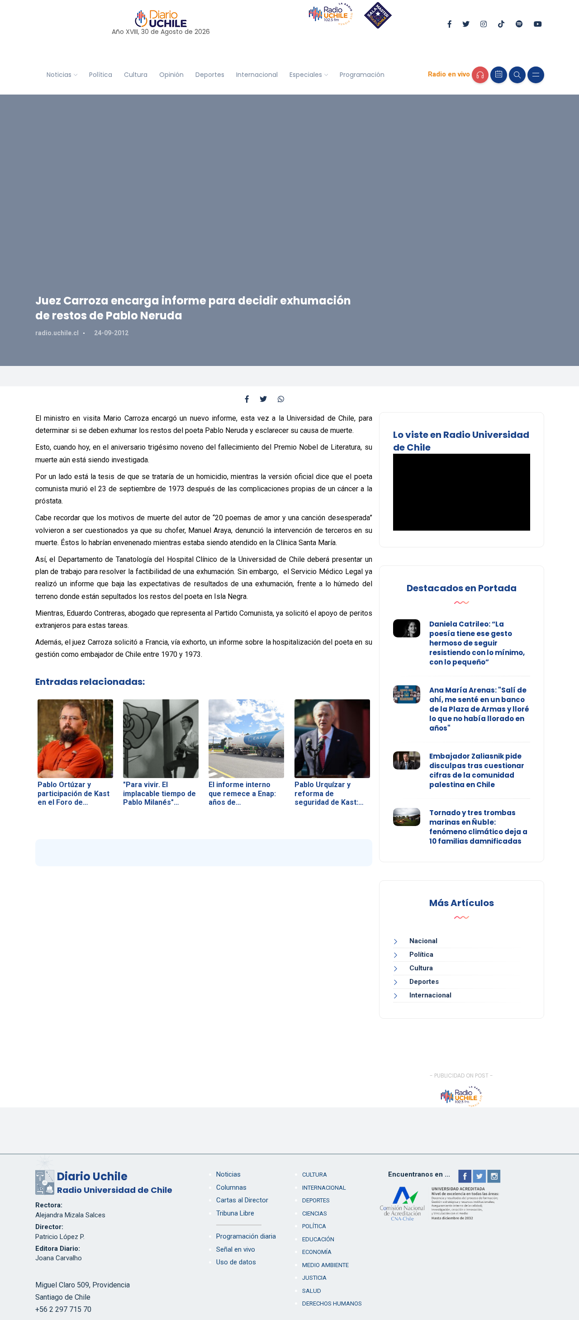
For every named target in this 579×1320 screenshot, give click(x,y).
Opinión (171, 74)
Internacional (257, 74)
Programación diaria (246, 1236)
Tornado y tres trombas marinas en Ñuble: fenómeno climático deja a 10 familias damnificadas (478, 827)
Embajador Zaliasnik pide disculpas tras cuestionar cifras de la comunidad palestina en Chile (476, 770)
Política (100, 74)
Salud (311, 1290)
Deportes (209, 74)
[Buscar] (517, 74)
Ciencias (314, 1213)
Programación (362, 74)
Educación (318, 1239)
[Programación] (498, 74)
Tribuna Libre (235, 1213)
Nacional (423, 941)
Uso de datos (236, 1262)
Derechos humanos (332, 1303)
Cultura (135, 74)
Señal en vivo (235, 1249)
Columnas (231, 1187)
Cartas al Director (242, 1200)
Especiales (306, 74)
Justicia (314, 1277)
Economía (317, 1252)
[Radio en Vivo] (480, 74)
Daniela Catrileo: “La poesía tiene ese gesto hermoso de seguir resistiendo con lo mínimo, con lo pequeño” (477, 643)
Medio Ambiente (325, 1265)
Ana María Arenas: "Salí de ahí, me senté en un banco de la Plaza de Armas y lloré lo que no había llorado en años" (479, 709)
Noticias (59, 74)
